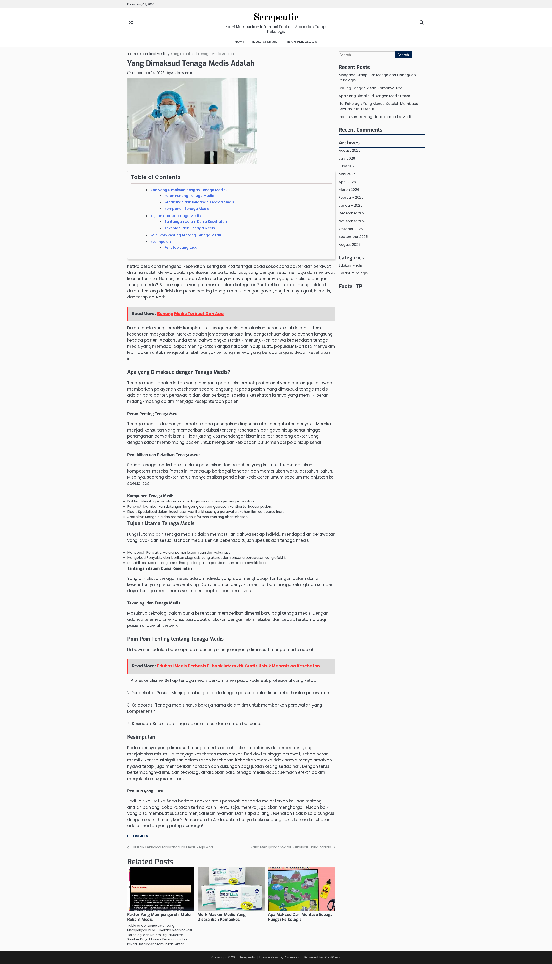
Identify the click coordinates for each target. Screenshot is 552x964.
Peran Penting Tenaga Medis (189, 195)
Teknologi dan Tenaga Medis (189, 228)
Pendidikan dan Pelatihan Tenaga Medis (199, 202)
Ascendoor (293, 957)
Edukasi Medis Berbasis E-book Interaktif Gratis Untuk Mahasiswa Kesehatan (238, 666)
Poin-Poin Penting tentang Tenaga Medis (186, 235)
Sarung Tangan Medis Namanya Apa (371, 87)
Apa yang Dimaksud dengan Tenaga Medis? (188, 189)
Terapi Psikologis (353, 273)
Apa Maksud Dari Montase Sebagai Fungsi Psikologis (301, 917)
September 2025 (353, 236)
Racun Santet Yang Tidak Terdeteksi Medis (375, 116)
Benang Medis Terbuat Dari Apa (190, 314)
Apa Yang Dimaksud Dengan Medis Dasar (374, 95)
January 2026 (350, 205)
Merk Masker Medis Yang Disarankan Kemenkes (222, 917)
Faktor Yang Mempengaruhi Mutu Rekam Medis (159, 917)
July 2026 (347, 158)
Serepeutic (276, 18)
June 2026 (348, 166)
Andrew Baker (183, 72)
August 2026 (350, 150)
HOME (240, 41)
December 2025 (353, 213)
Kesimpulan (160, 241)
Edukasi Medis (137, 836)
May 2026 (347, 173)
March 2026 (349, 189)
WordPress (332, 957)
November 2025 (353, 220)
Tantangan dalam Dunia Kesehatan (195, 221)
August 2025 (350, 244)
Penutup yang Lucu (180, 247)
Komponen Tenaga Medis (186, 208)
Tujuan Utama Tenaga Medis (175, 215)
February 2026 (351, 197)
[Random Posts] (131, 23)
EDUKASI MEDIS (264, 41)
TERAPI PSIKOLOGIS (301, 41)
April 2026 (347, 181)
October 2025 (351, 228)
